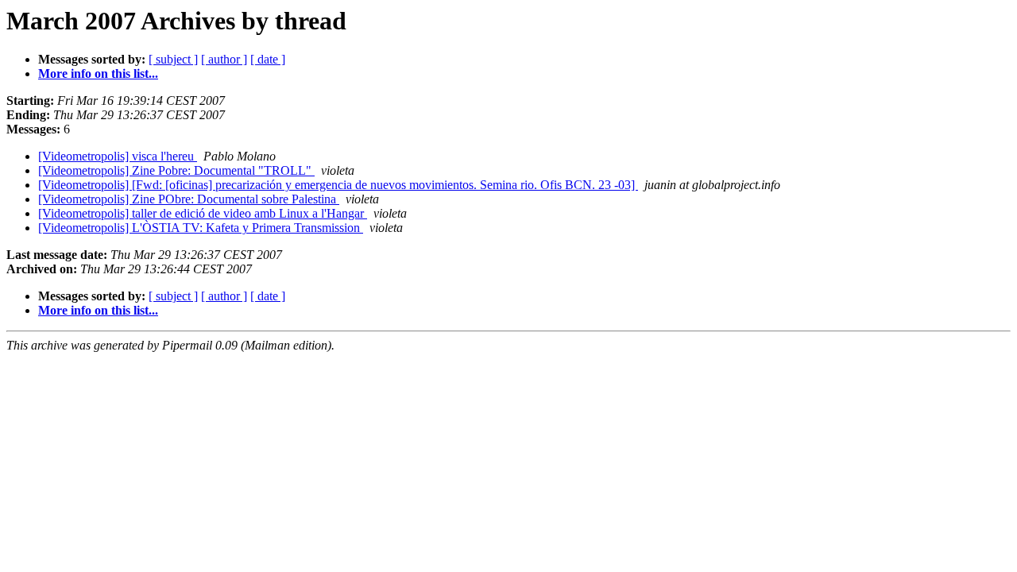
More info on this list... (98, 73)
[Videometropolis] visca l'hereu (117, 156)
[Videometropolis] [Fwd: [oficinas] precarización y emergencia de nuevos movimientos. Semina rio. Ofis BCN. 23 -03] (338, 184)
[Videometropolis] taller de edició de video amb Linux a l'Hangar (202, 213)
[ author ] (224, 59)
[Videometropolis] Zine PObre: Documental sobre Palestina (188, 199)
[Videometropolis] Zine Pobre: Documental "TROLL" (176, 170)
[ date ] (267, 59)
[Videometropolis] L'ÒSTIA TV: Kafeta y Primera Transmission (200, 227)
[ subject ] (173, 59)
